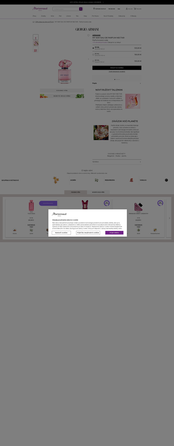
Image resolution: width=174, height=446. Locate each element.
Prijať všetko (114, 233)
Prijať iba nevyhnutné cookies (88, 233)
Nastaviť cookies (61, 233)
